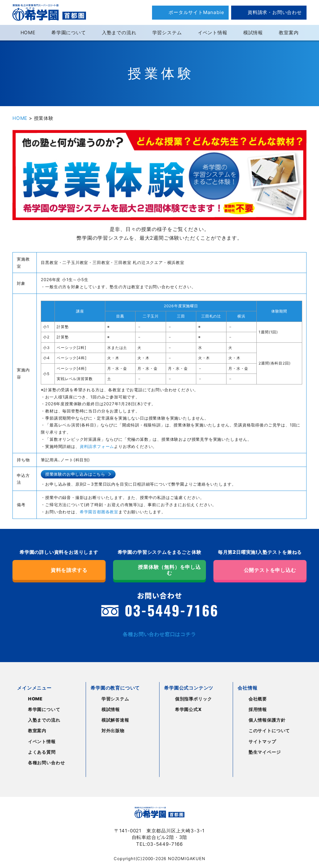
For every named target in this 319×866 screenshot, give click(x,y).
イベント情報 (212, 32)
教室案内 (288, 32)
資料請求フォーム (97, 446)
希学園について (68, 32)
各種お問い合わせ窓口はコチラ (159, 634)
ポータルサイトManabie (196, 12)
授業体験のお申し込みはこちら (75, 474)
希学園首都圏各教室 (99, 511)
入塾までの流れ (119, 32)
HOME (28, 32)
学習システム (167, 32)
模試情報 (253, 32)
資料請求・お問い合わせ (275, 12)
